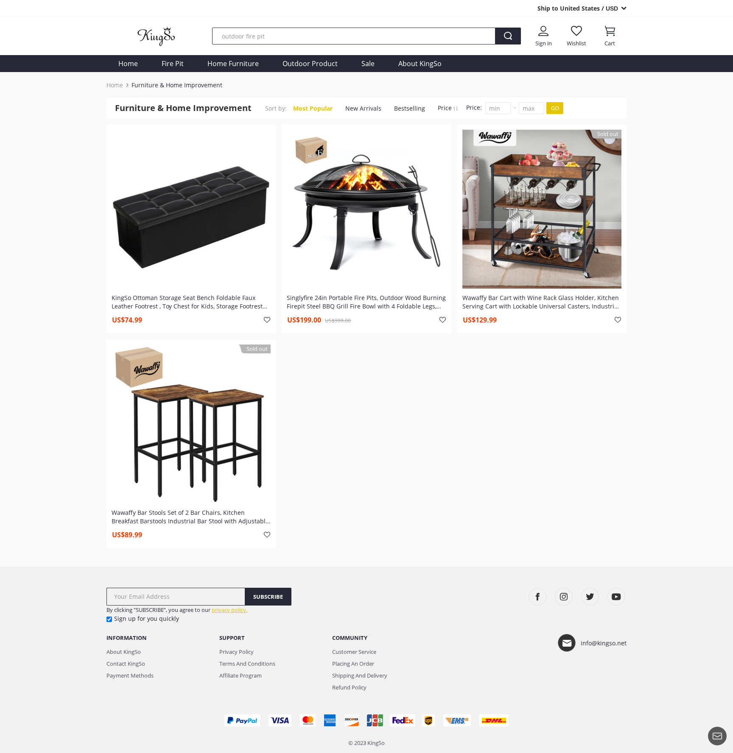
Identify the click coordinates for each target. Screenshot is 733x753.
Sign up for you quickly (146, 618)
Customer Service (354, 652)
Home (128, 63)
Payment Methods (130, 675)
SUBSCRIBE (268, 596)
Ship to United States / (577, 8)
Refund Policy (349, 687)
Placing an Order (353, 663)
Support (232, 638)
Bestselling (409, 108)
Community (349, 638)
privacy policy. (229, 610)
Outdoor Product (310, 63)
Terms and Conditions (247, 663)
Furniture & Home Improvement (176, 85)
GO (555, 108)
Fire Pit (173, 63)
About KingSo (420, 63)
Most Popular (313, 108)
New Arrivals (363, 108)
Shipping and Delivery (359, 675)
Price (445, 108)
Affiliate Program (240, 675)
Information (126, 638)
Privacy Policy (236, 652)
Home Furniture (233, 63)
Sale (368, 63)
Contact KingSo (125, 663)
